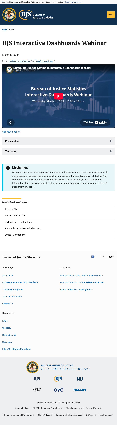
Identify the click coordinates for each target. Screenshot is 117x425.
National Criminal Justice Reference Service (81, 282)
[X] (103, 258)
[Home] (36, 15)
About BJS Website (12, 296)
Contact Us (7, 303)
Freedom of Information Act (69, 415)
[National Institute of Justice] (80, 381)
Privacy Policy (92, 408)
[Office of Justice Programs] (9, 15)
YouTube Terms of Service (19, 61)
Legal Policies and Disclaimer (18, 415)
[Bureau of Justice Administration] (37, 381)
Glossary (6, 327)
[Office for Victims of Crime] (58, 392)
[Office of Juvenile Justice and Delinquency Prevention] (37, 392)
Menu (110, 15)
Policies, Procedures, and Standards (20, 282)
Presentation (12, 141)
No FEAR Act (44, 415)
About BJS (7, 275)
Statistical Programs (12, 289)
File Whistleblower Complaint (46, 408)
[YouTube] (112, 258)
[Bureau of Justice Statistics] (58, 383)
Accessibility (21, 408)
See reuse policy (11, 131)
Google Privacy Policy (44, 61)
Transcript (11, 151)
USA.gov (90, 415)
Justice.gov (105, 415)
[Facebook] (94, 258)
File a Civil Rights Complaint (16, 349)
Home (4, 30)
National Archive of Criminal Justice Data (80, 275)
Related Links (9, 334)
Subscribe (7, 342)
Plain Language (73, 408)
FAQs (5, 320)
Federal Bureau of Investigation (75, 289)
